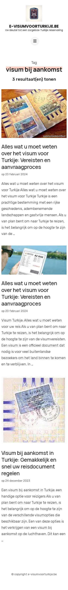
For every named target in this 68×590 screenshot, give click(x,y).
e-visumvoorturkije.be (34, 26)
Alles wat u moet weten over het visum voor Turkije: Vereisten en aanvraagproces (29, 156)
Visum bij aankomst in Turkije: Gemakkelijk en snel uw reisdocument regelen (28, 463)
